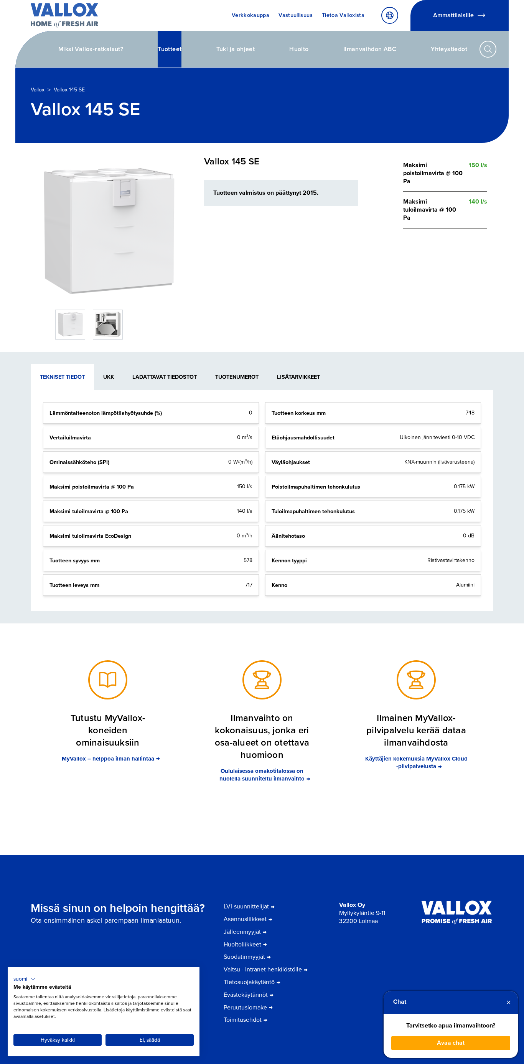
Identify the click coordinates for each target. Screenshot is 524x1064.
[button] (24, 979)
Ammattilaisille (453, 15)
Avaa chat (451, 1042)
